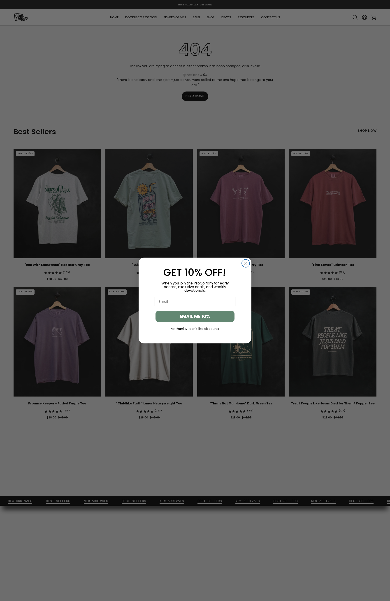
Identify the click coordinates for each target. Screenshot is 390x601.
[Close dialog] (246, 263)
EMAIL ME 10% (195, 316)
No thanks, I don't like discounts (195, 328)
